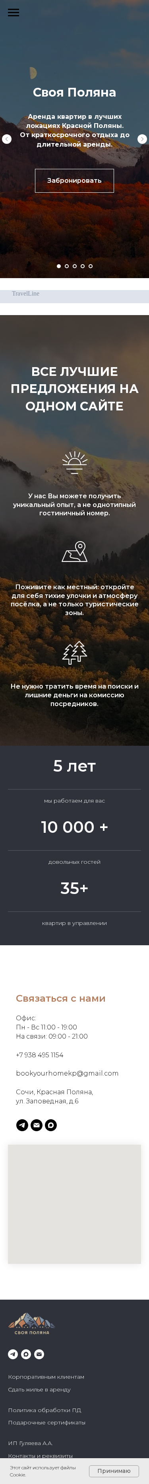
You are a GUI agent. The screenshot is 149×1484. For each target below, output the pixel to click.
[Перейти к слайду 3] (75, 266)
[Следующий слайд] (142, 139)
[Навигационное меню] (13, 13)
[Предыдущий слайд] (7, 139)
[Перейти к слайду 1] (59, 266)
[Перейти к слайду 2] (67, 266)
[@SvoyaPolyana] (22, 1297)
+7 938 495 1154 (40, 1227)
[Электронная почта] (37, 1297)
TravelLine (25, 293)
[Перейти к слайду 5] (91, 266)
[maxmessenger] (51, 1297)
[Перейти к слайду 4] (83, 266)
